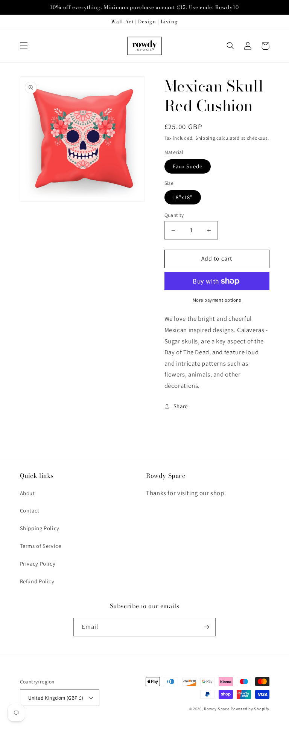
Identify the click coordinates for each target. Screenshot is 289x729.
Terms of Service (40, 545)
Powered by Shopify (250, 708)
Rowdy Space (216, 708)
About (27, 493)
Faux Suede (188, 166)
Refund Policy (37, 581)
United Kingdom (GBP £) (56, 697)
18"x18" (183, 197)
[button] (23, 46)
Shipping (205, 138)
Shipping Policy (39, 528)
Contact (30, 510)
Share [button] (180, 406)
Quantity (174, 215)
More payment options (217, 300)
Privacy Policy (38, 563)
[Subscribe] (206, 627)
